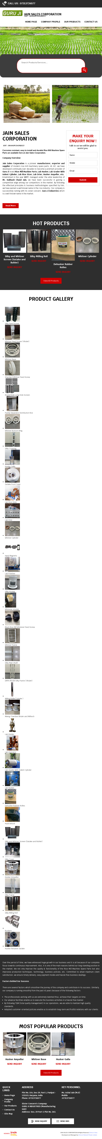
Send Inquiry (14, 267)
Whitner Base (38, 1059)
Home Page (31, 22)
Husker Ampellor (14, 1059)
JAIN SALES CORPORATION (19, 138)
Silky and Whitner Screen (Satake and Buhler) (15, 259)
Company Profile (50, 22)
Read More (11, 205)
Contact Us (91, 22)
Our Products (72, 22)
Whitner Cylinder (87, 256)
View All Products (51, 281)
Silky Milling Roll (39, 256)
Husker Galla (63, 1059)
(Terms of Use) (93, 1132)
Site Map (8, 1114)
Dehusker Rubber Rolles (63, 266)
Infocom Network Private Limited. (87, 1135)
